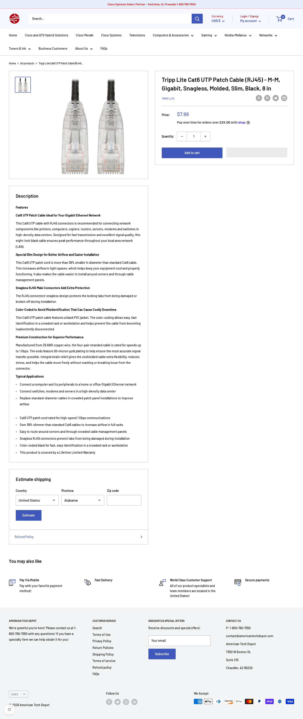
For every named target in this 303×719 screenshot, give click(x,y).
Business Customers (53, 48)
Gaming (206, 35)
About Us (81, 48)
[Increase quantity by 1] (205, 136)
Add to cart (192, 153)
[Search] (197, 19)
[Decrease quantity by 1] (182, 136)
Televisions (137, 35)
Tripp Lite (168, 98)
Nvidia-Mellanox (236, 35)
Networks (265, 35)
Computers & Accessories (171, 35)
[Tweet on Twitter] (276, 98)
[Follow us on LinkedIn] (134, 702)
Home (13, 35)
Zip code (113, 490)
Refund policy (102, 667)
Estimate (28, 515)
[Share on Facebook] (259, 98)
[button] (256, 152)
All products (27, 63)
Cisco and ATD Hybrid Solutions (46, 35)
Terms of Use (101, 634)
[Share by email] (284, 98)
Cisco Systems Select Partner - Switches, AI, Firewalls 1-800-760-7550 (152, 4)
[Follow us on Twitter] (117, 702)
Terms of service (104, 661)
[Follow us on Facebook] (109, 702)
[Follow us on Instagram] (126, 702)
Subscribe (162, 654)
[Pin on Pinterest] (267, 98)
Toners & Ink (17, 48)
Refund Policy (24, 537)
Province (67, 490)
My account (249, 21)
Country (21, 490)
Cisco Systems (111, 35)
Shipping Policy (103, 654)
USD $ (14, 694)
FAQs (103, 48)
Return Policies (103, 648)
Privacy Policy (101, 641)
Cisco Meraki (84, 35)
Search (97, 628)
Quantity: (168, 136)
